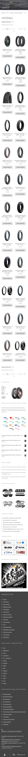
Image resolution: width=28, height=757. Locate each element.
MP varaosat (6, 602)
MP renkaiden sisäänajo (8, 709)
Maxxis (4, 665)
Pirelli (4, 678)
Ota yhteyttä (6, 637)
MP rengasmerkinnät (8, 696)
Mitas (4, 675)
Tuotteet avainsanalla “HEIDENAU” (16, 12)
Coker (4, 653)
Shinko (4, 683)
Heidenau (5, 663)
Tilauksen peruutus (7, 632)
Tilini (4, 624)
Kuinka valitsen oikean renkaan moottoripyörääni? (14, 711)
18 (24, 28)
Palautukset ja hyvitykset (8, 629)
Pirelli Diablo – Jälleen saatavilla (8, 743)
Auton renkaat (6, 604)
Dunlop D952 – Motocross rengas (8, 736)
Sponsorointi (6, 612)
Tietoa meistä (6, 634)
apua (5, 474)
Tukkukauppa (6, 609)
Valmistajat (5, 724)
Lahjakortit (5, 619)
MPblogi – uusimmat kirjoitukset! (11, 731)
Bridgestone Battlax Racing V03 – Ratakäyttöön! (13, 524)
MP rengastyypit (7, 701)
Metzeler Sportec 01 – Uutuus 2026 (10, 526)
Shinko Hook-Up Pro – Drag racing (10, 520)
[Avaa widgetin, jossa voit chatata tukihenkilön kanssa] (21, 754)
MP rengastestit (6, 699)
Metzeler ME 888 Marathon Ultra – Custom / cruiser (13, 529)
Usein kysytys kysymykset (9, 719)
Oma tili (4, 755)
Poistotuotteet (6, 622)
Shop (8, 12)
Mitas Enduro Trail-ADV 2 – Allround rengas (11, 522)
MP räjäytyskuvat (7, 694)
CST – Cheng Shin (7, 658)
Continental (6, 655)
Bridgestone (6, 650)
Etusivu (4, 12)
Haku (14, 755)
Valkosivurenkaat (7, 722)
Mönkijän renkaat (7, 607)
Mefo (4, 668)
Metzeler (5, 670)
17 (21, 28)
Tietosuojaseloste (7, 627)
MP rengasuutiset (7, 704)
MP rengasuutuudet (7, 706)
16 (19, 28)
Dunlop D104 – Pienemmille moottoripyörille (12, 518)
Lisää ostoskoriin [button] (7, 56)
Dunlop (4, 660)
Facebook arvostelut (7, 617)
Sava (4, 680)
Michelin (5, 673)
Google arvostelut (7, 614)
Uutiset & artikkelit (7, 714)
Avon (4, 648)
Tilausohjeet (6, 716)
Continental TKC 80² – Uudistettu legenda (11, 531)
